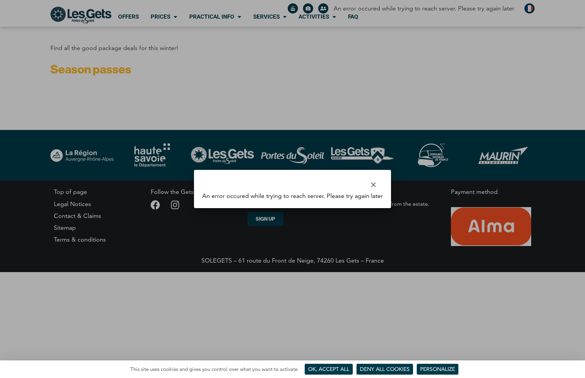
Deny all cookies (385, 369)
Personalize (437, 369)
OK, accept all (328, 369)
